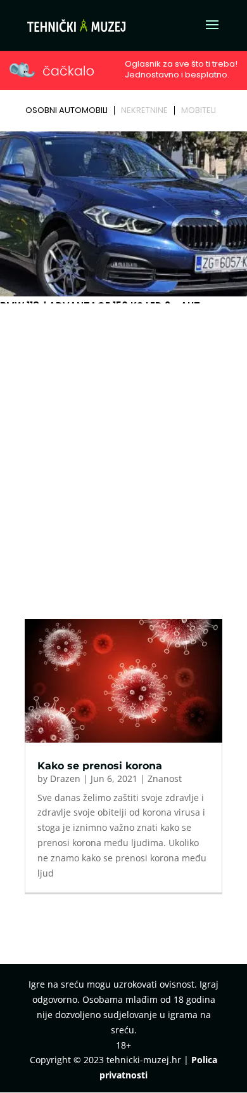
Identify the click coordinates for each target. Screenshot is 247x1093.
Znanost (165, 778)
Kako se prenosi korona (99, 766)
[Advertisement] (123, 438)
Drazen (65, 778)
